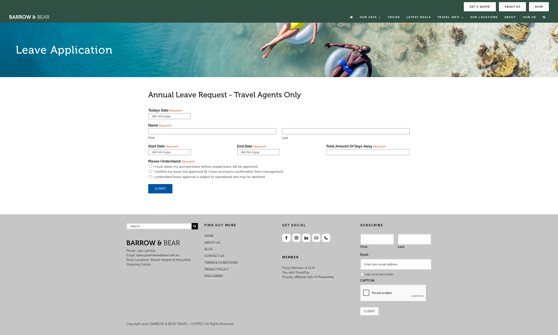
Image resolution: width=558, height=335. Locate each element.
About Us (212, 242)
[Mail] (316, 238)
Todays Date (165, 110)
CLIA (311, 268)
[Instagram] (296, 238)
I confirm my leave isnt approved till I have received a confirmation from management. (218, 172)
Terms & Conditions (221, 262)
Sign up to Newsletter (379, 274)
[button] (544, 17)
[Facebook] (286, 238)
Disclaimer (213, 276)
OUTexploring (324, 277)
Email (365, 254)
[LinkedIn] (306, 238)
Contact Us (214, 256)
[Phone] (326, 238)
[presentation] (393, 293)
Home (208, 236)
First (151, 138)
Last (285, 138)
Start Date (163, 146)
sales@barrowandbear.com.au (157, 255)
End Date (251, 146)
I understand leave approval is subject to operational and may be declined (209, 177)
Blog (208, 249)
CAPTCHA (367, 280)
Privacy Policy (216, 269)
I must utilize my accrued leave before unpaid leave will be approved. (205, 167)
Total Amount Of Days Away (356, 146)
